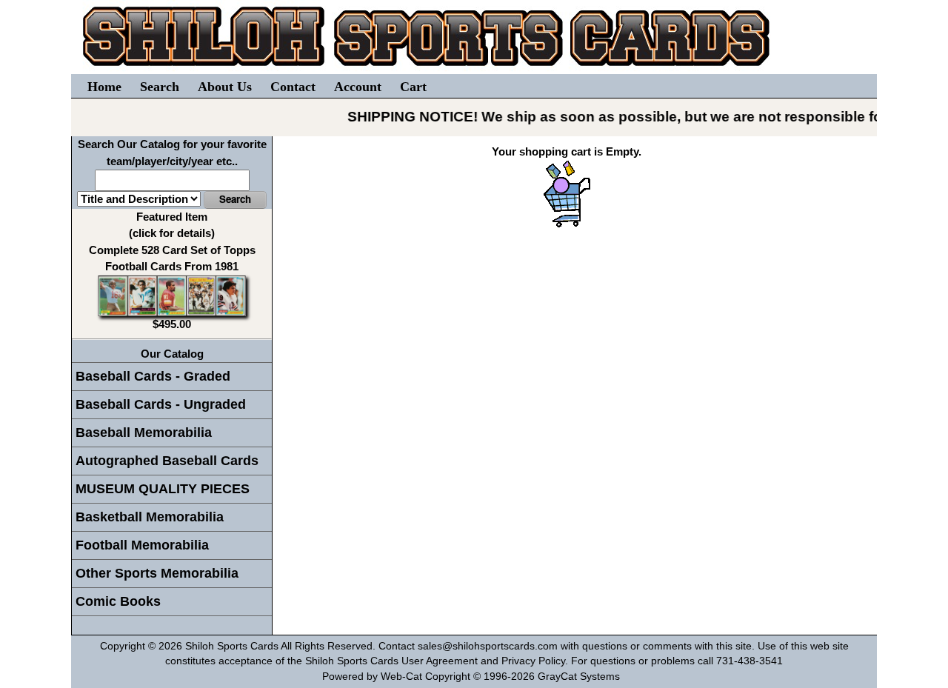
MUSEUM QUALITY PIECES (163, 488)
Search (159, 86)
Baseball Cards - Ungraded (161, 404)
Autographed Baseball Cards (167, 460)
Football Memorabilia (142, 545)
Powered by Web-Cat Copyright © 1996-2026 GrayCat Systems (474, 676)
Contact (293, 86)
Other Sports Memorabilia (157, 573)
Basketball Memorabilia (150, 517)
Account (357, 86)
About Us (225, 86)
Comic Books (118, 601)
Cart (413, 86)
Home (104, 86)
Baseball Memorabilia (144, 432)
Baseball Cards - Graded (153, 376)
